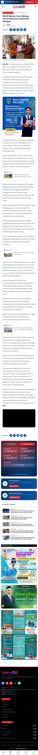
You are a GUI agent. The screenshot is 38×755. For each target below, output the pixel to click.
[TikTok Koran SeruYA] (15, 683)
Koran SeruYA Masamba (7, 738)
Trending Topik (4, 735)
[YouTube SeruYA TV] (7, 683)
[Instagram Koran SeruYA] (11, 683)
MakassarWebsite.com (21, 748)
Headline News (5, 725)
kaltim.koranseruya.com (15, 493)
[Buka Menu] (2, 6)
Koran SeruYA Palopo (6, 731)
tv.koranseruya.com (14, 480)
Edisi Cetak (4, 728)
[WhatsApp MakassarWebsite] (27, 748)
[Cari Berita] (35, 6)
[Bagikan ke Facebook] (10, 29)
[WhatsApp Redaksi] (19, 683)
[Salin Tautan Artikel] (25, 29)
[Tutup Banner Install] (36, 2)
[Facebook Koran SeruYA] (3, 683)
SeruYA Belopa (7, 12)
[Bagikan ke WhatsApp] (17, 29)
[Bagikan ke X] (14, 29)
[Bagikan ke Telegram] (21, 29)
